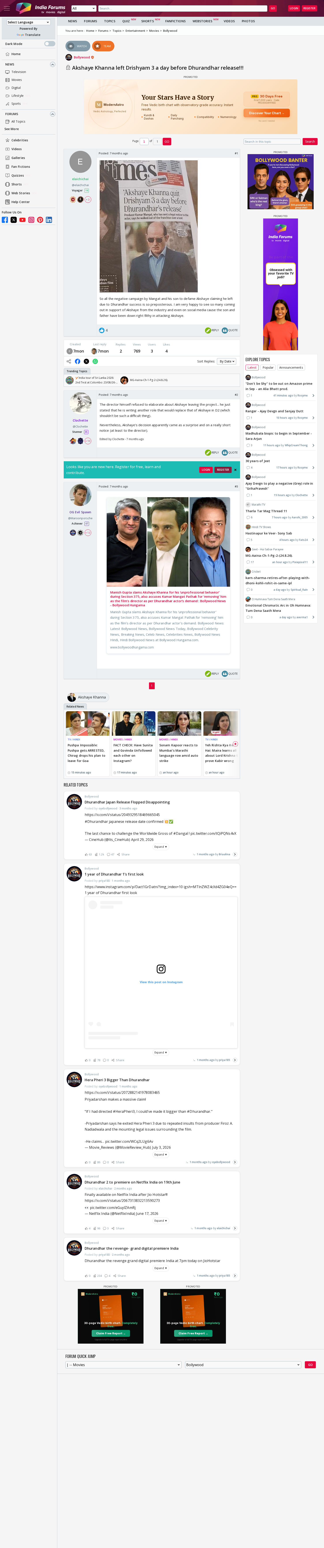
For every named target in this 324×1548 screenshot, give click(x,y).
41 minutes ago (283, 395)
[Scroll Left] (68, 380)
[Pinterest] (40, 220)
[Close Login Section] (235, 470)
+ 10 (88, 441)
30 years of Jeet (258, 461)
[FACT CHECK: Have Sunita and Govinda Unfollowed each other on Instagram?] (133, 723)
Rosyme (303, 395)
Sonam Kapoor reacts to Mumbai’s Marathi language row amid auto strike (178, 753)
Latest (252, 367)
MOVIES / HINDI (123, 739)
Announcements (291, 367)
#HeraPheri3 (124, 1111)
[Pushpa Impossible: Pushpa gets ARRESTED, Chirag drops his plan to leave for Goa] (88, 723)
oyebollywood (221, 1162)
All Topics (18, 122)
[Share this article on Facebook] (77, 361)
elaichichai (223, 1228)
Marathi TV (258, 504)
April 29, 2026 (142, 839)
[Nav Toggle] (6, 8)
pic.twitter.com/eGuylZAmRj (113, 1207)
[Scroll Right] (235, 380)
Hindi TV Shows (261, 527)
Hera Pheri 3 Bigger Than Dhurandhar (117, 1079)
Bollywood (82, 57)
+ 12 (88, 532)
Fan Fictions (20, 167)
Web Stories (20, 193)
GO (273, 8)
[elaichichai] (70, 350)
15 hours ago (282, 495)
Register (309, 8)
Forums (11, 114)
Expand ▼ (161, 847)
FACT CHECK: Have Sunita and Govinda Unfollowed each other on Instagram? (133, 753)
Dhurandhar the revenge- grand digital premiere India (132, 1248)
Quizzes (17, 176)
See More (11, 129)
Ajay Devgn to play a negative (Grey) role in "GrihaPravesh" (279, 486)
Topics (109, 21)
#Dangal (180, 833)
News (9, 64)
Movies (16, 80)
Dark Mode (13, 44)
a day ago (280, 589)
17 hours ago (284, 467)
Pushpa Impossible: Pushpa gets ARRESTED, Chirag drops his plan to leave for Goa (86, 753)
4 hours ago (287, 540)
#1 (236, 153)
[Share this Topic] (69, 361)
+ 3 (87, 199)
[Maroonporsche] (94, 350)
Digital (16, 88)
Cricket (256, 571)
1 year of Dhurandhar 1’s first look (114, 874)
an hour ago (280, 562)
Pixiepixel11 (300, 562)
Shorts (16, 184)
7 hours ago (279, 517)
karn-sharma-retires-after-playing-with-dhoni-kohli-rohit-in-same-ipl (278, 580)
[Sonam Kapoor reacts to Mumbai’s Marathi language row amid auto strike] (179, 723)
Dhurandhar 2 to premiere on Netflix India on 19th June (132, 1182)
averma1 (302, 617)
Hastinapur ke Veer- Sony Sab (269, 533)
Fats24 (303, 540)
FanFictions (175, 21)
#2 (236, 395)
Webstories (202, 21)
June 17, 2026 (147, 1213)
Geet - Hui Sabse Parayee (267, 549)
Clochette (301, 495)
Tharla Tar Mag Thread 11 (266, 511)
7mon (78, 351)
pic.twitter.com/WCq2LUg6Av (129, 1141)
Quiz (126, 21)
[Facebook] (5, 220)
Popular (268, 367)
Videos (16, 149)
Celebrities (19, 140)
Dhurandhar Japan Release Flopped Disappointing (127, 802)
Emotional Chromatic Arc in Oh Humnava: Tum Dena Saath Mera (278, 608)
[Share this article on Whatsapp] (95, 361)
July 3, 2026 (161, 1147)
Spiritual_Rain (299, 589)
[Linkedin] (49, 220)
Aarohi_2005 (300, 517)
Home (15, 54)
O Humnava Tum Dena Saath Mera (273, 599)
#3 (236, 486)
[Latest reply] (235, 854)
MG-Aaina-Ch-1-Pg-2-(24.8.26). (269, 555)
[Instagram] (31, 220)
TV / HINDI (74, 739)
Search (310, 141)
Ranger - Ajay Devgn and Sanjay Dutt (275, 411)
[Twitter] (14, 220)
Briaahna (224, 854)
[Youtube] (22, 220)
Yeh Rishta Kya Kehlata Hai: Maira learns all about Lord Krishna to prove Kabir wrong (223, 753)
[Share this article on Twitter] (86, 361)
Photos (248, 21)
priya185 (224, 1060)
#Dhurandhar (96, 821)
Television (18, 72)
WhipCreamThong (296, 445)
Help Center (20, 202)
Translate (32, 35)
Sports (16, 104)
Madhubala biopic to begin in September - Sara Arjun (279, 436)
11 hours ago (271, 445)
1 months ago (205, 854)
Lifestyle (17, 96)
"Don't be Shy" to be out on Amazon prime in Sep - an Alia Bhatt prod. (279, 386)
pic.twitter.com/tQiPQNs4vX (213, 833)
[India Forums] (40, 8)
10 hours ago (284, 418)
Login (294, 8)
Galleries (18, 158)
